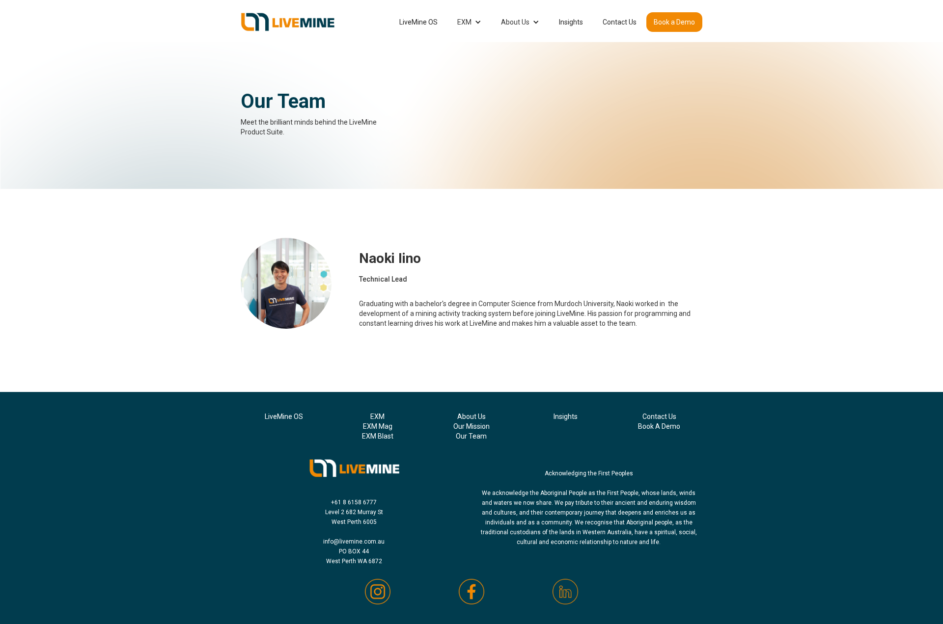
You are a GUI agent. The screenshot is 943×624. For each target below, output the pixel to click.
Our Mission (471, 426)
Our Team (471, 436)
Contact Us (620, 22)
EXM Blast (377, 436)
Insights (571, 22)
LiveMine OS (418, 22)
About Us (515, 22)
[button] (469, 22)
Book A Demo (659, 426)
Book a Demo (674, 22)
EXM (464, 22)
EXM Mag (377, 426)
